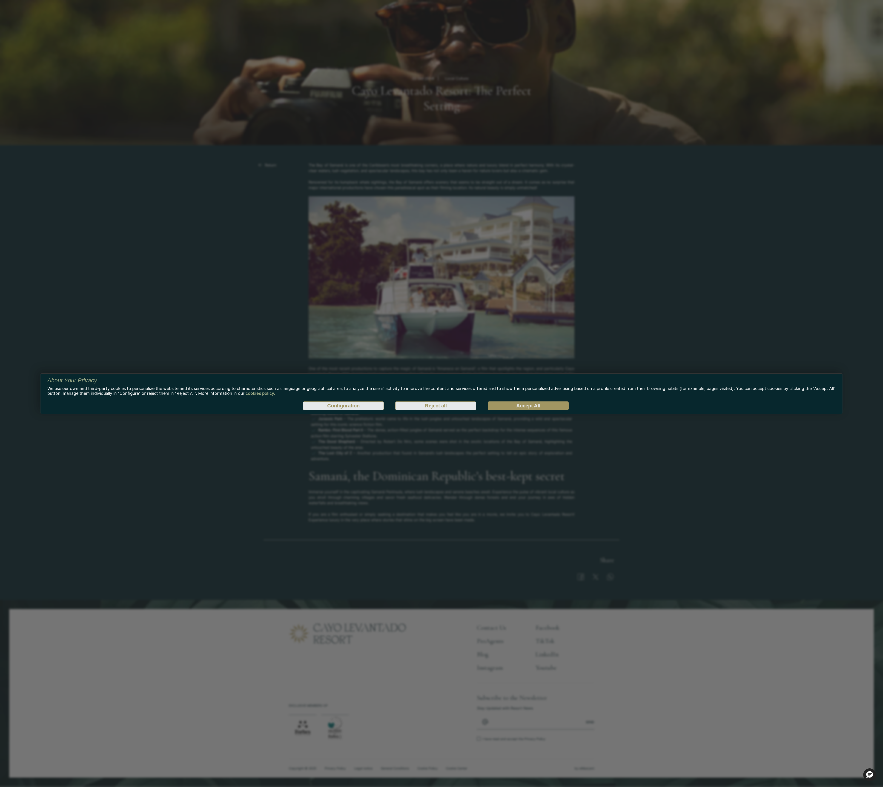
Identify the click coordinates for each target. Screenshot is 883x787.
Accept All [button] (528, 406)
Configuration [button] (343, 406)
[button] (869, 774)
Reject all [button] (436, 406)
